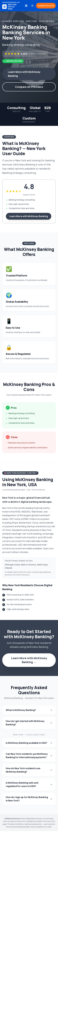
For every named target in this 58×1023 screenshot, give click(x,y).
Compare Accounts (46, 5)
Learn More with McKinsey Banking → (29, 660)
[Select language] (26, 5)
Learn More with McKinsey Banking (24, 73)
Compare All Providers (29, 87)
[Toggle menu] (32, 5)
